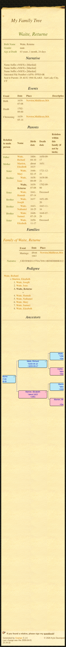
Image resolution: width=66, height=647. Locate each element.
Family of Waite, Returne (22, 239)
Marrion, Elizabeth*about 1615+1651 (32, 394)
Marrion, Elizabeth (21, 165)
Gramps (18, 638)
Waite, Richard (21, 158)
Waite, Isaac (22, 179)
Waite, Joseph (22, 200)
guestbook (49, 633)
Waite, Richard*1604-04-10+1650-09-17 (33, 363)
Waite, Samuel (22, 214)
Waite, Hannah (22, 193)
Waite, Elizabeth (22, 221)
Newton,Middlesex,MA (37, 100)
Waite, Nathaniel (22, 207)
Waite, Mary (22, 172)
